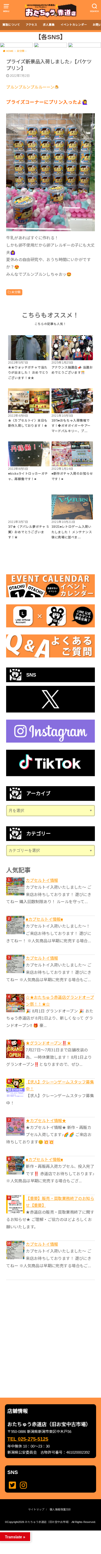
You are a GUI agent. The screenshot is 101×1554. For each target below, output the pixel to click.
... (46, 1532)
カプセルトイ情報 (42, 880)
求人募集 (49, 24)
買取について (11, 24)
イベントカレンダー (74, 24)
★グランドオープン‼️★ (48, 1043)
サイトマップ (36, 1509)
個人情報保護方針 (60, 1509)
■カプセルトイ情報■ (44, 919)
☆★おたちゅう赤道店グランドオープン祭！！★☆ (60, 1000)
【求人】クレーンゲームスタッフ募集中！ (60, 1085)
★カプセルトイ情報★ (46, 1120)
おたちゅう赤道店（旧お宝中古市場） (48, 1521)
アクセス (31, 24)
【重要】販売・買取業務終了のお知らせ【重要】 (60, 1202)
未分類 (15, 292)
